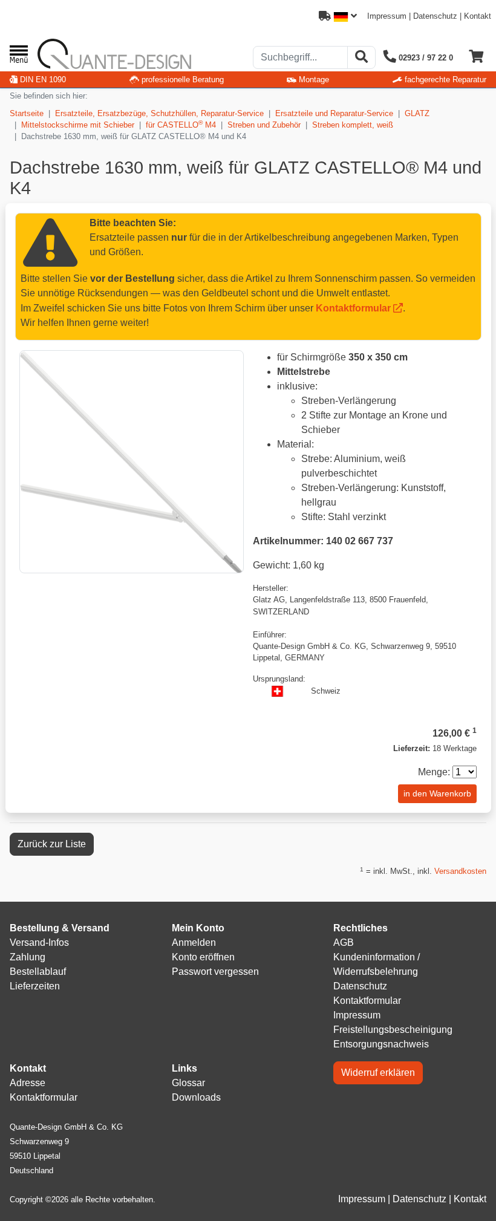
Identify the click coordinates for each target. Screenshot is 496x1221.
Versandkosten (460, 871)
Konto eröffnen (203, 957)
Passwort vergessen (215, 971)
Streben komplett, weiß (352, 124)
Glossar (188, 1083)
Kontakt (477, 16)
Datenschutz (435, 16)
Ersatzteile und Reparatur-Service (334, 113)
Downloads (196, 1097)
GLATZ (417, 113)
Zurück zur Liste (52, 844)
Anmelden (194, 942)
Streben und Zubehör (264, 124)
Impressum (386, 16)
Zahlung (27, 957)
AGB (343, 942)
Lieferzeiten (35, 986)
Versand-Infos (39, 942)
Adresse (27, 1083)
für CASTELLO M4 (181, 124)
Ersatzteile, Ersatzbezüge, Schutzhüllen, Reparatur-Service (159, 113)
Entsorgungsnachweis (381, 1044)
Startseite (27, 113)
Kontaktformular (353, 308)
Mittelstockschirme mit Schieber (77, 124)
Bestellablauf (38, 971)
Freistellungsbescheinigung (392, 1029)
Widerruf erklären (378, 1072)
